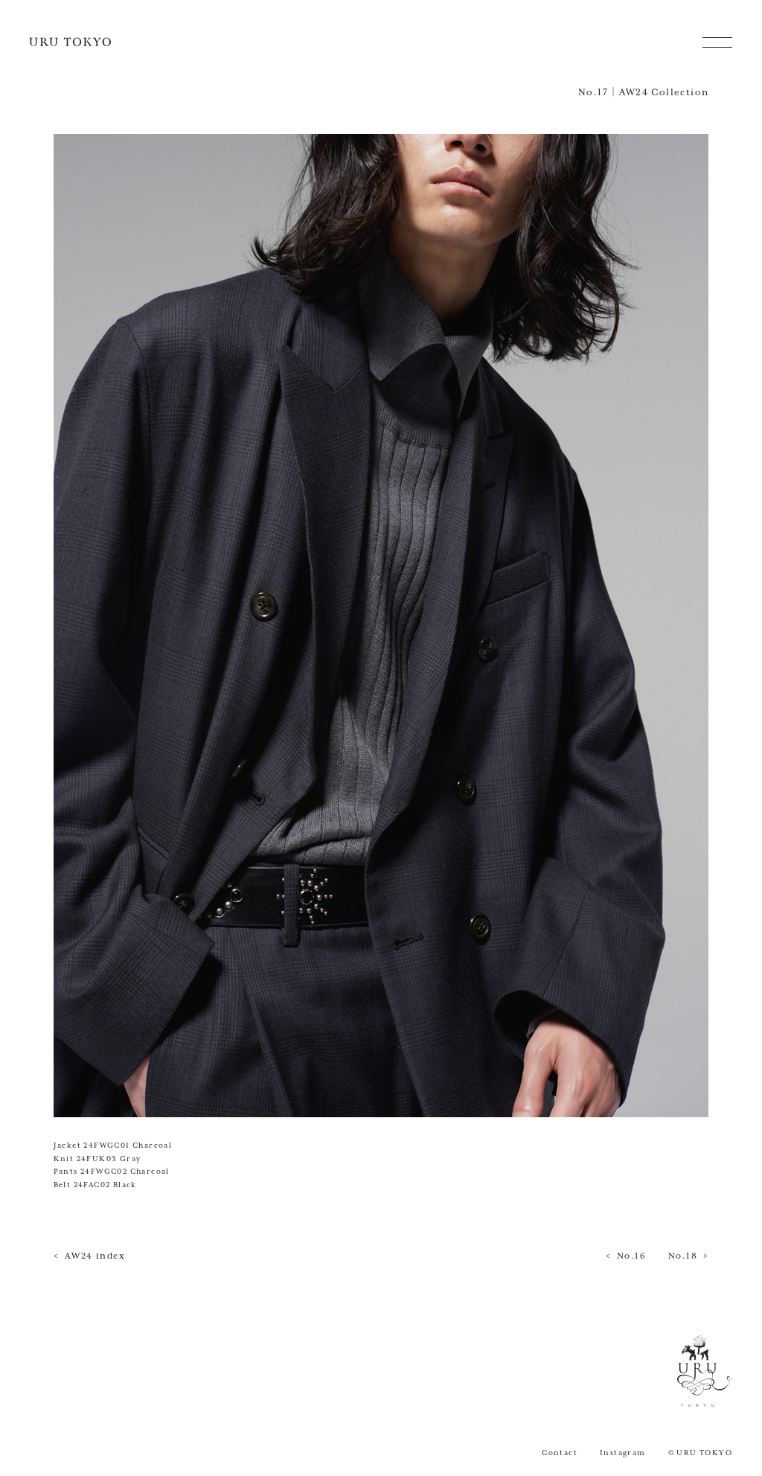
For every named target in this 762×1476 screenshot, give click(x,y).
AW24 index (95, 1256)
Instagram (623, 1453)
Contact (559, 1453)
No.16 (631, 1256)
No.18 (682, 1256)
